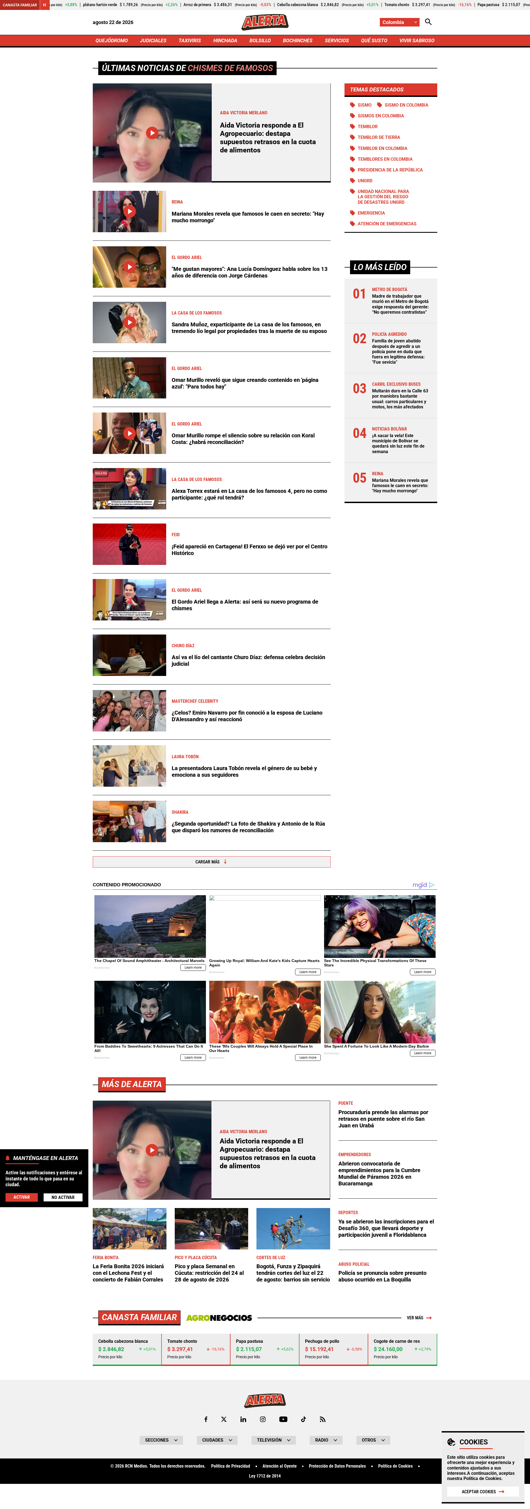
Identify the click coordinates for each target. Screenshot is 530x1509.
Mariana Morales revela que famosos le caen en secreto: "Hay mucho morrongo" (248, 217)
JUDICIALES (153, 40)
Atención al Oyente (280, 1466)
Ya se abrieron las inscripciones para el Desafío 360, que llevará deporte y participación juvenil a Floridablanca (386, 1228)
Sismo (365, 105)
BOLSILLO (260, 40)
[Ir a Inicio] (264, 22)
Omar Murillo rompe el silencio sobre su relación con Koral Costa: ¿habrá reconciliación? (243, 438)
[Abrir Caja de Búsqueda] (428, 22)
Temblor (368, 126)
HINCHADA (225, 40)
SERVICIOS (337, 40)
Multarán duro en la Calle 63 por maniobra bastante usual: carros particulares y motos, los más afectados (400, 398)
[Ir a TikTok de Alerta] (303, 1419)
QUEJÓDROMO (112, 40)
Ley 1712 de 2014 (265, 1476)
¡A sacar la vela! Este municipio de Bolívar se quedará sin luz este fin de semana (398, 443)
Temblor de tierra (379, 137)
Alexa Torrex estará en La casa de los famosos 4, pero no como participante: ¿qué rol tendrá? (249, 494)
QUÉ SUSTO (374, 40)
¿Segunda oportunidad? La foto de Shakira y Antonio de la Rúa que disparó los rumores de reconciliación (248, 827)
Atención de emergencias (387, 223)
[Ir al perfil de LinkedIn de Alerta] (243, 1419)
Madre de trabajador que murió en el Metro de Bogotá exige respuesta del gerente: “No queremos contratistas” (400, 304)
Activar (22, 1197)
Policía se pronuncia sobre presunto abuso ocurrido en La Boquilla (382, 1276)
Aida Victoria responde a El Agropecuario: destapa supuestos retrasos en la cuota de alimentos (268, 137)
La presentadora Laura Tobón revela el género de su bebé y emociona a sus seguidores (244, 771)
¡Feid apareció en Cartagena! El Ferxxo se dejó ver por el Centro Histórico (249, 549)
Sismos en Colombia (381, 115)
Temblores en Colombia (385, 159)
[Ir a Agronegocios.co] (219, 1317)
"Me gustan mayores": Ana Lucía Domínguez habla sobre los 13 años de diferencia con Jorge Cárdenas (250, 272)
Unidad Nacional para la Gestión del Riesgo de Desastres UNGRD (383, 197)
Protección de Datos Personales (337, 1466)
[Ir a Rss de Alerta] (322, 1419)
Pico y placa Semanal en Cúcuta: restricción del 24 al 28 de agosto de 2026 (209, 1273)
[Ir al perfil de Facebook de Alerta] (206, 1419)
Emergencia (371, 213)
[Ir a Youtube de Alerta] (283, 1419)
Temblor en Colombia (382, 148)
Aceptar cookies (479, 1491)
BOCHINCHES (297, 40)
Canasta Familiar (20, 5)
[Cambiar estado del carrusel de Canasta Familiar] (45, 5)
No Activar (63, 1197)
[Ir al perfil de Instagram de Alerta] (263, 1419)
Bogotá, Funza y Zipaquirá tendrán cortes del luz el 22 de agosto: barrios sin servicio (293, 1273)
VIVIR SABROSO (416, 40)
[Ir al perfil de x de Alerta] (224, 1419)
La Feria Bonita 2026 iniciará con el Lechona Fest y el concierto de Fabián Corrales (128, 1273)
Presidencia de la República (390, 170)
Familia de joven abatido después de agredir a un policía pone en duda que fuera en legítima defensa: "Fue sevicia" (398, 351)
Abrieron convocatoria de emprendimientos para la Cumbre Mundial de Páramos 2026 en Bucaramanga (379, 1173)
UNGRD (365, 180)
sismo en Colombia (406, 105)
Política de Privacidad (230, 1466)
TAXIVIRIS (190, 40)
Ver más (415, 1317)
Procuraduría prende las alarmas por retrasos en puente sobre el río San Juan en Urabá (383, 1119)
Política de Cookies (482, 1478)
